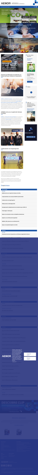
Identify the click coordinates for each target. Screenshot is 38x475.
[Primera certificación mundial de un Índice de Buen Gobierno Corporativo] (12, 87)
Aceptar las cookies (29, 354)
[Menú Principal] (36, 6)
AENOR (2, 98)
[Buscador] (34, 7)
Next (36, 66)
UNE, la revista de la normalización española (31, 104)
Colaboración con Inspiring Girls (10, 148)
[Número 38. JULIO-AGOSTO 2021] (31, 116)
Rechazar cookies (28, 358)
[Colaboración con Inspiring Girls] (12, 160)
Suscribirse (29, 81)
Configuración (14, 361)
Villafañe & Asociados (8, 98)
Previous (26, 66)
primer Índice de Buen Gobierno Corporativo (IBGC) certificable (11, 102)
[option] (31, 66)
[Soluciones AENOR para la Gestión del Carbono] (31, 92)
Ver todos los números (29, 59)
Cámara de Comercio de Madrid (10, 116)
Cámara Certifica (8, 119)
